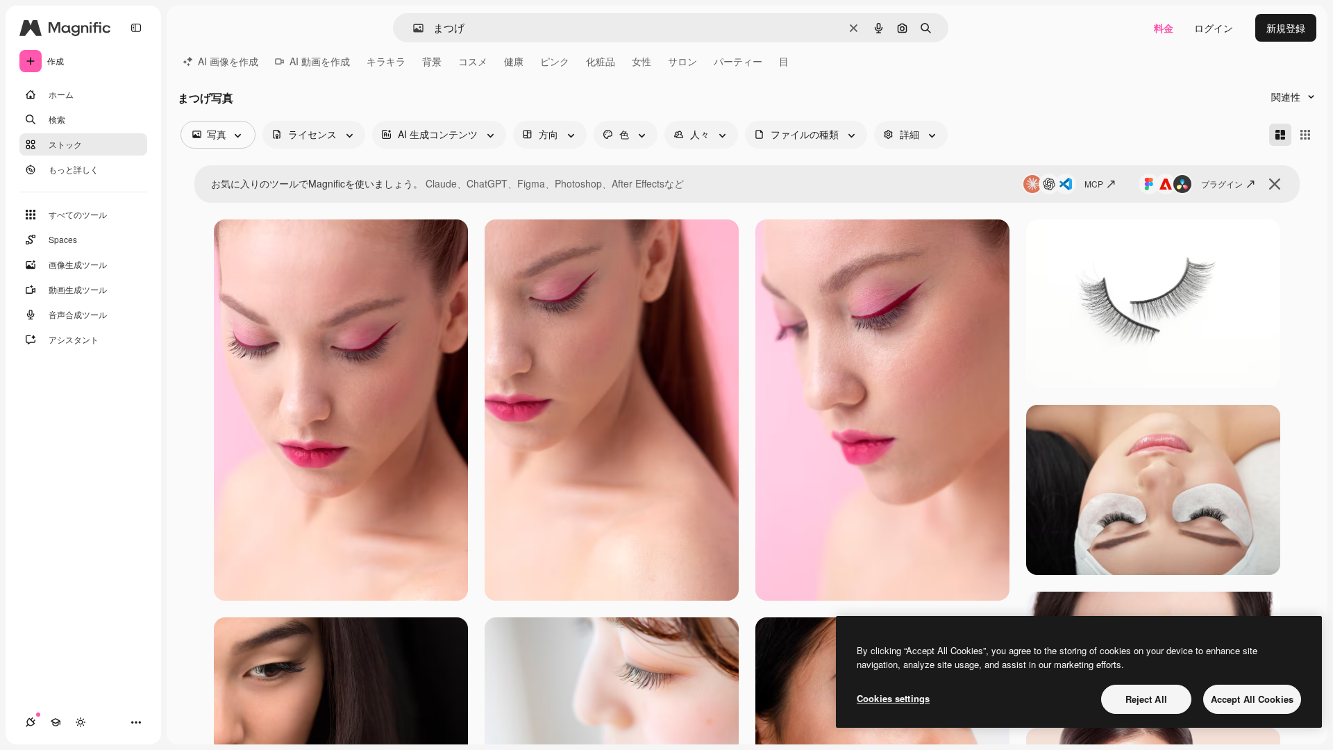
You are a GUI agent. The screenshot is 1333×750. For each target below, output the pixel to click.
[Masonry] (1280, 135)
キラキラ (386, 61)
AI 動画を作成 (320, 61)
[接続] (30, 722)
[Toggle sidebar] (136, 28)
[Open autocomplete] (413, 28)
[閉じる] (1274, 184)
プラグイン (1222, 184)
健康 (513, 61)
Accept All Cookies (1252, 699)
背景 (432, 61)
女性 (641, 61)
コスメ (472, 61)
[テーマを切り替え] (80, 722)
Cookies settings (893, 698)
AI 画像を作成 (228, 61)
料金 (1163, 28)
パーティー (738, 61)
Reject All (1146, 699)
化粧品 (600, 61)
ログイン (1213, 28)
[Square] (1305, 135)
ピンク (554, 61)
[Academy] (55, 722)
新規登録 (1285, 28)
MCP (1093, 184)
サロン (682, 61)
